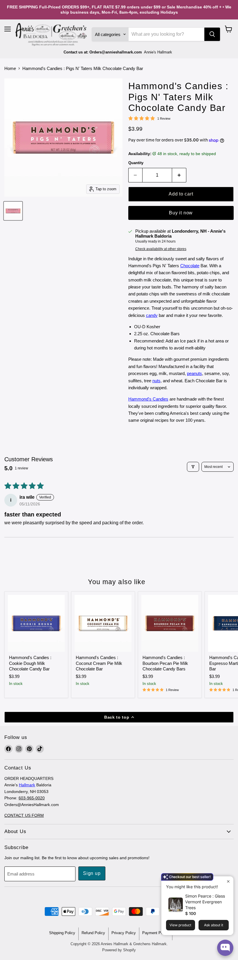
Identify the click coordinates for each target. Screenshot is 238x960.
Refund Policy (93, 933)
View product (180, 925)
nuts (156, 380)
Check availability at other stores (160, 249)
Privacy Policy (123, 933)
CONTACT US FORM (24, 815)
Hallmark (27, 785)
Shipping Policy (62, 933)
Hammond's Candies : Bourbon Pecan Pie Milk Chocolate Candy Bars (165, 663)
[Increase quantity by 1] (179, 175)
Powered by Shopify (119, 950)
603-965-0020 (32, 798)
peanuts (194, 373)
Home (10, 68)
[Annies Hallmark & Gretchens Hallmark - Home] (51, 34)
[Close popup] (228, 881)
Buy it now (181, 212)
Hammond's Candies (148, 398)
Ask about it (213, 925)
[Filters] (193, 467)
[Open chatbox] (225, 948)
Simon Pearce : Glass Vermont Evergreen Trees (205, 901)
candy (152, 315)
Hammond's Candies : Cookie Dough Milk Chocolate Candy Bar (30, 663)
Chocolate (189, 265)
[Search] (212, 34)
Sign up (92, 873)
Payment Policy (155, 933)
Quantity (135, 163)
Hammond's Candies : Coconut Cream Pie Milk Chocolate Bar (99, 663)
